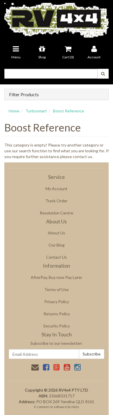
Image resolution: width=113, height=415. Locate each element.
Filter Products (24, 94)
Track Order (56, 200)
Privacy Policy (56, 301)
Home (14, 110)
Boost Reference (68, 110)
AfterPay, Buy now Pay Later (56, 277)
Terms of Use (56, 289)
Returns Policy (56, 313)
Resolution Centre (56, 212)
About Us (56, 232)
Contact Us (56, 257)
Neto (75, 407)
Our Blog (56, 244)
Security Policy (56, 325)
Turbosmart (36, 110)
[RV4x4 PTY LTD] (56, 18)
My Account (56, 188)
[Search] (103, 74)
